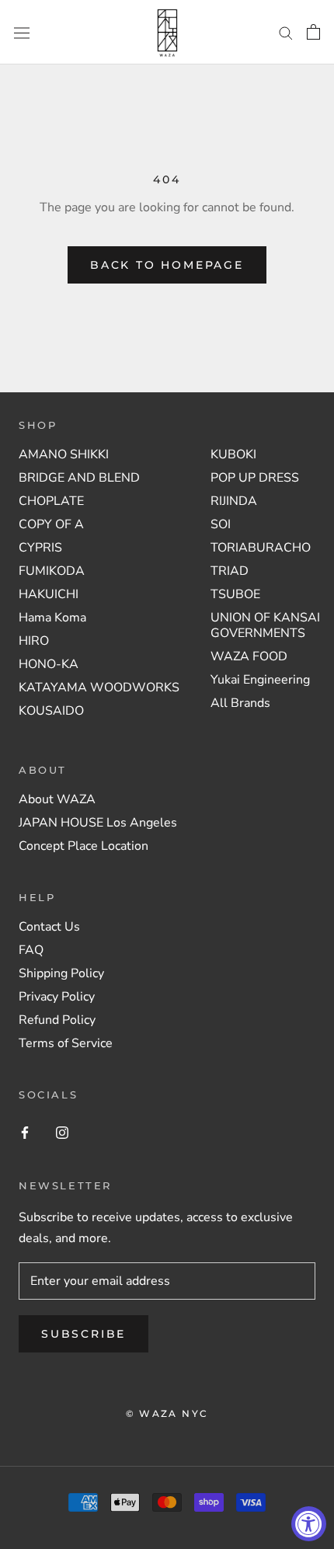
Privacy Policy (57, 996)
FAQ (31, 950)
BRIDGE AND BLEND (79, 478)
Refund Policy (57, 1020)
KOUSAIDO (51, 711)
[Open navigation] (22, 32)
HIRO (34, 641)
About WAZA (57, 799)
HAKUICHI (48, 594)
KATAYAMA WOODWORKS (99, 687)
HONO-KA (48, 664)
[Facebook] (25, 1132)
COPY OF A (51, 524)
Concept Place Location (83, 846)
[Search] (286, 33)
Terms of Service (66, 1043)
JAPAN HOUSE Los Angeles (98, 822)
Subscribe (83, 1334)
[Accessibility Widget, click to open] (308, 1523)
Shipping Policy (61, 973)
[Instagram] (62, 1132)
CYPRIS (40, 547)
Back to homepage (167, 265)
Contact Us (49, 927)
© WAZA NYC (167, 1413)
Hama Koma (52, 617)
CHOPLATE (51, 501)
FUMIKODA (52, 571)
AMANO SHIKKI (64, 454)
